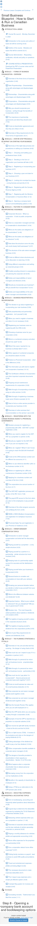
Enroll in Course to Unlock (18, 920)
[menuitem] (1, 5)
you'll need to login (27, 917)
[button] (1, 2)
